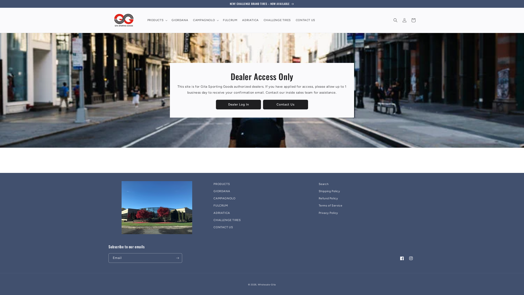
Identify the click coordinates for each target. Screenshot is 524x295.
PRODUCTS (221, 184)
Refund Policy (328, 198)
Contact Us (286, 104)
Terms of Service (330, 205)
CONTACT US (223, 227)
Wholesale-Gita (267, 284)
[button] (157, 20)
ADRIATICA (221, 213)
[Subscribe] (177, 258)
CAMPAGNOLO (224, 198)
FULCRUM (220, 205)
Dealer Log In (238, 104)
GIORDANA (221, 191)
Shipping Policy (329, 191)
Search (324, 184)
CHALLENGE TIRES (227, 220)
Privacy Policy (328, 213)
